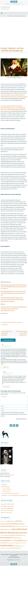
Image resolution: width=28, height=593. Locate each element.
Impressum (7, 4)
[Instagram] (14, 2)
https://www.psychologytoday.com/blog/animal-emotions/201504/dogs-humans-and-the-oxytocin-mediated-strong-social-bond (12, 299)
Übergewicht (18, 547)
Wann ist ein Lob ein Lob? (6, 512)
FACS (19, 525)
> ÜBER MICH (4, 484)
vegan (24, 545)
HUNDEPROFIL (5, 7)
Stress (17, 545)
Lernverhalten (5, 540)
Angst (14, 520)
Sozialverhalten (6, 545)
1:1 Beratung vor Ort (6, 490)
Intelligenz (13, 534)
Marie (4, 371)
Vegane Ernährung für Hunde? (7, 503)
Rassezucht (18, 542)
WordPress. (19, 559)
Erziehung (16, 525)
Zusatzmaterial (4, 313)
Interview (18, 534)
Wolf (14, 547)
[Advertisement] (14, 32)
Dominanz (22, 523)
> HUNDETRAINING (5, 486)
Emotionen (3, 525)
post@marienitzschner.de (8, 474)
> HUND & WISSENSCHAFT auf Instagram (10, 492)
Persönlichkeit (18, 540)
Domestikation (14, 523)
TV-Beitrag (21, 545)
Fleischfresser (3, 529)
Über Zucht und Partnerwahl (7, 509)
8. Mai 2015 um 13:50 (7, 372)
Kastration (23, 534)
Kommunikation (6, 537)
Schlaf (22, 542)
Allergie (5, 520)
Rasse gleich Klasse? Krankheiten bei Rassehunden (6, 332)
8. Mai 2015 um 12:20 (6, 345)
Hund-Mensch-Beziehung (12, 322)
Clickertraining (4, 523)
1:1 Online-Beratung (6, 488)
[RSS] (16, 2)
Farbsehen (22, 525)
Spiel (14, 545)
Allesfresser (10, 520)
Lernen (19, 537)
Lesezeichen (5, 324)
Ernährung (10, 525)
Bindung (4, 322)
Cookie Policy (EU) (16, 4)
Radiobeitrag (13, 542)
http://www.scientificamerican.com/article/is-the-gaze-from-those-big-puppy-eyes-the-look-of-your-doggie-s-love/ (13, 293)
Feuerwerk (26, 525)
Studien (4, 16)
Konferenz (15, 537)
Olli (2, 344)
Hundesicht (2, 534)
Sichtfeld (24, 542)
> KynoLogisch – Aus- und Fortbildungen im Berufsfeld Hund (14, 494)
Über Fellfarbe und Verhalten (7, 505)
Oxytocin (9, 84)
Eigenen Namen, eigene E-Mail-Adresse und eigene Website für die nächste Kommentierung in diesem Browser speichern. (14, 413)
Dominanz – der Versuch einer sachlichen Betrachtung (21, 332)
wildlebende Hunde (3, 547)
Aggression (2, 520)
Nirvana (14, 559)
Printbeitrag (9, 542)
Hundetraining (7, 534)
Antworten (5, 366)
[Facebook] (11, 2)
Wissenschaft (10, 547)
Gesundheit (16, 528)
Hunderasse (22, 532)
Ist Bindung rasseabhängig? (7, 507)
